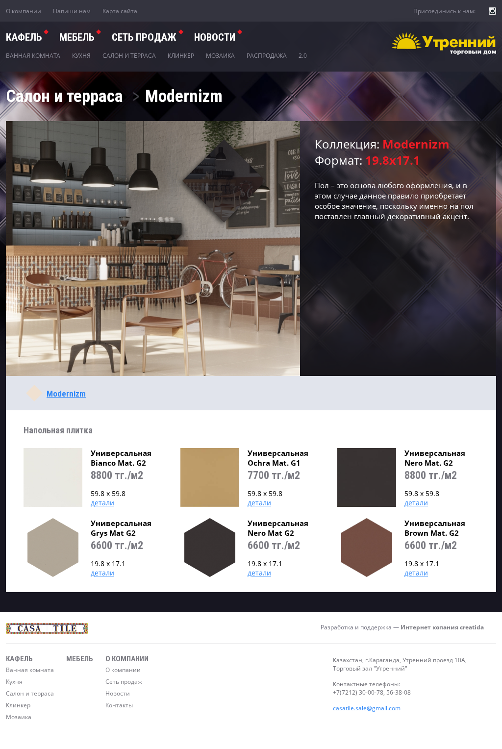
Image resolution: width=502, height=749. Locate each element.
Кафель (24, 37)
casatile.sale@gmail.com (367, 708)
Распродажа (267, 55)
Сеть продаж (123, 681)
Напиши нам (72, 11)
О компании (23, 11)
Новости (214, 37)
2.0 (303, 55)
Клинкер (181, 55)
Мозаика (220, 55)
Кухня (81, 55)
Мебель (76, 37)
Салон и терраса (129, 55)
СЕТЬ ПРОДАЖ (144, 37)
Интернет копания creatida (442, 627)
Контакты (119, 705)
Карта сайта (119, 11)
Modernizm (66, 394)
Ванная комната (33, 55)
